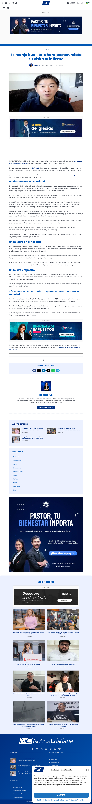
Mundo (15, 483)
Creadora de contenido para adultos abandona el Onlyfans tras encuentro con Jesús (63, 694)
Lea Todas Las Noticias (46, 407)
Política (15, 479)
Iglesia (15, 464)
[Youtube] (6, 3)
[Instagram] (13, 3)
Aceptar (61, 795)
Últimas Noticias (20, 424)
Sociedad (16, 457)
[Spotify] (59, 749)
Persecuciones (17, 460)
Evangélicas (16, 486)
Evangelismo (17, 468)
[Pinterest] (55, 749)
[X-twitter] (9, 3)
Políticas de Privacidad (76, 800)
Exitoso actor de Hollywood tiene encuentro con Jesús (29, 694)
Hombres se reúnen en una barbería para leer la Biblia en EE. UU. (68, 430)
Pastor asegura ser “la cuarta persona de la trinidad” (63, 725)
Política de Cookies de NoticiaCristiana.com (52, 800)
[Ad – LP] (46, 605)
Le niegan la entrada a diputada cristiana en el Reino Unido (33, 429)
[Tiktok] (16, 3)
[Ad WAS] (46, 137)
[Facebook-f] (3, 3)
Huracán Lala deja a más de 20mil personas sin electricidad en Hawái (28, 725)
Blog (14, 490)
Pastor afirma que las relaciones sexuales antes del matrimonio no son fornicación (63, 664)
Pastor (47, 49)
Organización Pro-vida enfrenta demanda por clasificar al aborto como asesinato (33, 438)
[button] (87, 770)
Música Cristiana (18, 471)
